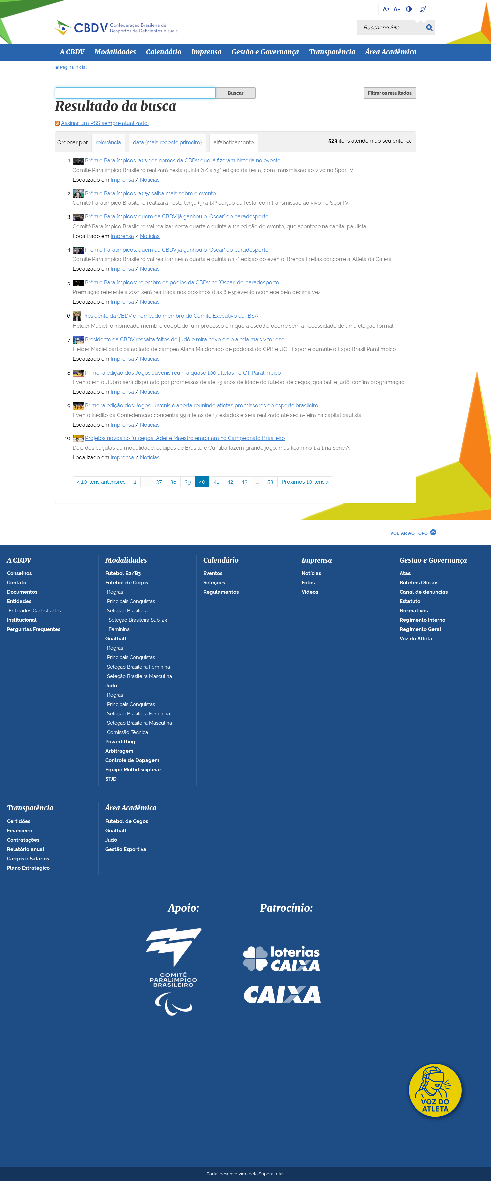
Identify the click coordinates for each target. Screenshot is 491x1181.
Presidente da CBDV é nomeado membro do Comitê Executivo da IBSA (170, 316)
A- (396, 9)
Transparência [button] (332, 52)
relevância (108, 142)
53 (270, 482)
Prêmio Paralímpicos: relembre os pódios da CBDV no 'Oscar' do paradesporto (182, 282)
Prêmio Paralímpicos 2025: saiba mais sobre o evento (150, 193)
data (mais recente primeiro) (167, 142)
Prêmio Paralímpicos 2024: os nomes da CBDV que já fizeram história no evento (183, 160)
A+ (386, 9)
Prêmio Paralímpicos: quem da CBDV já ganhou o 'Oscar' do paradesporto (177, 216)
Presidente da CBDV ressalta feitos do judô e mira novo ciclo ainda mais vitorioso (185, 339)
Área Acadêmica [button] (391, 52)
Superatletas (271, 1173)
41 (216, 482)
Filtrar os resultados (390, 93)
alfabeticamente (234, 142)
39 (188, 482)
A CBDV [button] (72, 52)
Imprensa (122, 180)
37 (159, 482)
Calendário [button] (163, 52)
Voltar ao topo (409, 533)
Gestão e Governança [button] (265, 52)
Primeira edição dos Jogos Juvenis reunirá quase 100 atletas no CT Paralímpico (183, 373)
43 (244, 482)
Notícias (150, 180)
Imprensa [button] (206, 52)
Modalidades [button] (115, 52)
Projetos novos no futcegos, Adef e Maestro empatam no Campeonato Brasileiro (185, 438)
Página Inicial (73, 67)
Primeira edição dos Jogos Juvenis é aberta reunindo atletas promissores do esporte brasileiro (201, 405)
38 (173, 482)
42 (230, 482)
